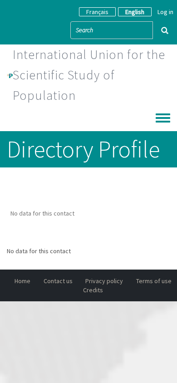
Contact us (58, 281)
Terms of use (154, 281)
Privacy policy (104, 281)
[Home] (10, 74)
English (134, 12)
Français (97, 12)
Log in (165, 12)
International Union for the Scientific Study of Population (89, 74)
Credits (93, 290)
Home (22, 281)
